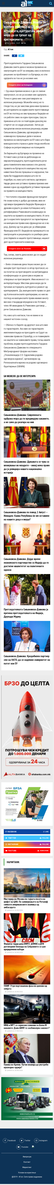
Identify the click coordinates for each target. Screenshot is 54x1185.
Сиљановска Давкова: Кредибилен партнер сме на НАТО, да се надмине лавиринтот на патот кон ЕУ (27, 659)
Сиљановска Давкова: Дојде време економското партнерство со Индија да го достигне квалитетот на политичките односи (26, 564)
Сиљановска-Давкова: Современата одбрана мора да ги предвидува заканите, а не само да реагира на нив (26, 418)
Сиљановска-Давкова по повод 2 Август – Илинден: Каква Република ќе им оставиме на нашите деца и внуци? (26, 515)
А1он (10, 49)
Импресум (27, 1157)
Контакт (27, 1162)
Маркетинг (27, 1167)
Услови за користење (27, 1173)
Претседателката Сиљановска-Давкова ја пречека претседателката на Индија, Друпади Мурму (26, 613)
